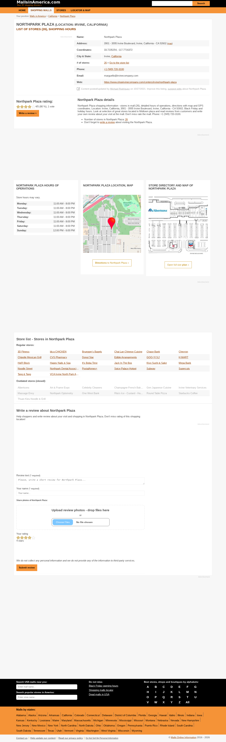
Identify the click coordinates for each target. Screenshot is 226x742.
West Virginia (108, 730)
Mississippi (125, 720)
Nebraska (163, 720)
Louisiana (45, 720)
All (187, 702)
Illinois (181, 715)
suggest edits (175, 89)
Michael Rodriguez (120, 89)
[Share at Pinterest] (207, 24)
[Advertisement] (44, 61)
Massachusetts (82, 720)
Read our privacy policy (70, 738)
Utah (59, 730)
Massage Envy (26, 393)
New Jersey (22, 725)
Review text (28, 475)
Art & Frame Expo (59, 387)
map (170, 43)
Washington (92, 730)
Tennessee (39, 730)
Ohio (98, 725)
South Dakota (23, 730)
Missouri (138, 720)
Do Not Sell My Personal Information (102, 738)
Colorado (79, 715)
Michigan (98, 720)
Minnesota (111, 720)
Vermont (68, 730)
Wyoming (137, 730)
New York (53, 725)
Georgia (152, 715)
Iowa (199, 715)
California (67, 715)
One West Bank (90, 393)
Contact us (21, 738)
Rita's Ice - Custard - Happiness (129, 393)
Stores (61, 10)
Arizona (42, 715)
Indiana (190, 715)
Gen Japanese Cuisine (159, 387)
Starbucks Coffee (188, 393)
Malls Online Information (183, 737)
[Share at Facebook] (193, 24)
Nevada (175, 720)
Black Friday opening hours (103, 685)
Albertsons (23, 387)
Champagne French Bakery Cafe (129, 387)
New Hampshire (190, 720)
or (80, 512)
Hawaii (163, 715)
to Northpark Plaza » (112, 262)
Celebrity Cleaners (92, 387)
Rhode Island (167, 725)
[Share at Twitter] (200, 24)
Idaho (172, 715)
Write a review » (28, 113)
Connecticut (93, 715)
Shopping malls (41, 10)
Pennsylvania (135, 725)
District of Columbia (125, 715)
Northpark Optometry (61, 393)
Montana (150, 720)
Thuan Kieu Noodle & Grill (31, 398)
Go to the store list (119, 62)
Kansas (20, 720)
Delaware (107, 715)
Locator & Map (80, 10)
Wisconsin (123, 730)
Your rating (22, 533)
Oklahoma (109, 725)
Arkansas (54, 715)
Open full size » (178, 264)
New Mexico (38, 725)
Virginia (80, 730)
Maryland (67, 720)
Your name (27, 488)
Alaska (32, 715)
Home (22, 10)
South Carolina (185, 725)
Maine (55, 720)
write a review (107, 122)
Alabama (21, 715)
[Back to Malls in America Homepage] (64, 3)
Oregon (121, 725)
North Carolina (68, 725)
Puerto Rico (151, 725)
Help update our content (43, 738)
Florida (142, 715)
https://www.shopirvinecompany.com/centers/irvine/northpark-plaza (140, 82)
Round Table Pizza (157, 393)
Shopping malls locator (101, 690)
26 (105, 62)
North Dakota (86, 725)
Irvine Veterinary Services (192, 387)
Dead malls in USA (99, 694)
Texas (51, 730)
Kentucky (32, 720)
